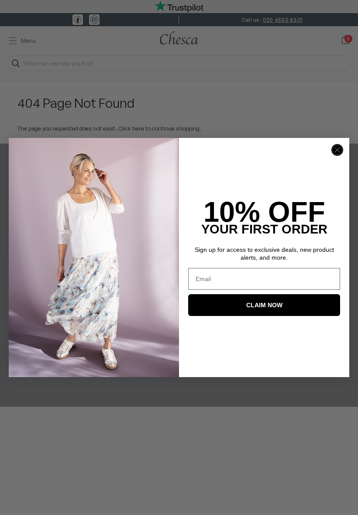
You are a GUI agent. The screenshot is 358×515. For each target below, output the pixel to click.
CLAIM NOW (264, 305)
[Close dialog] (337, 149)
